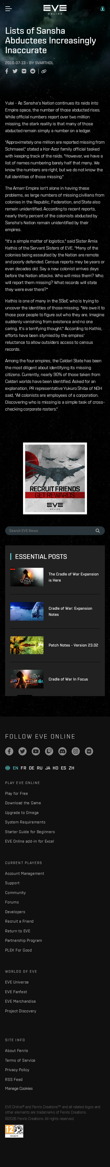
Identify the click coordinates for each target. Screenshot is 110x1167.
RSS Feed (14, 1079)
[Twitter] (22, 751)
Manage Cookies (19, 1088)
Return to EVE (17, 931)
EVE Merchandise (20, 1001)
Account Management (24, 873)
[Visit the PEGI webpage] (14, 1131)
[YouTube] (36, 751)
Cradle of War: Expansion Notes (70, 611)
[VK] (89, 751)
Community (15, 892)
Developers (15, 912)
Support (12, 883)
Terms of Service (20, 1060)
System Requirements (25, 822)
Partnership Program (23, 940)
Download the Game (23, 803)
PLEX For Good (18, 950)
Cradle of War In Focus (68, 679)
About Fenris (16, 1050)
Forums (12, 902)
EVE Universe (17, 982)
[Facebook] (9, 751)
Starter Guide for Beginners (30, 832)
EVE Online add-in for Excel (29, 841)
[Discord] (62, 751)
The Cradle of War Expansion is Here (74, 577)
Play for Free (16, 793)
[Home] (55, 13)
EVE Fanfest (16, 992)
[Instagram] (76, 751)
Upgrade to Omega (22, 812)
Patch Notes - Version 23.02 (73, 645)
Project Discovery (20, 1011)
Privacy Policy (17, 1070)
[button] (102, 8)
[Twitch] (49, 751)
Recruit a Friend (19, 921)
